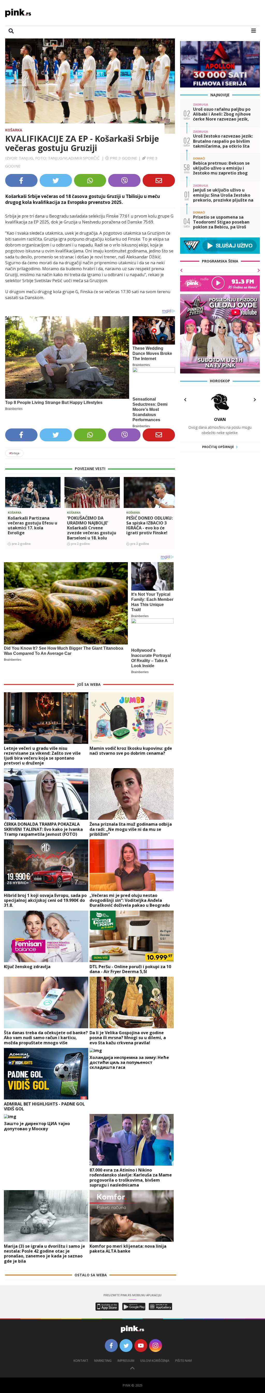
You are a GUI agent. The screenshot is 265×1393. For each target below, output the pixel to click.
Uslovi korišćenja (154, 1360)
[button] (11, 501)
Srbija (14, 453)
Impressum (125, 1360)
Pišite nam (183, 1360)
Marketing (103, 1360)
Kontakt (80, 1360)
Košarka (13, 130)
